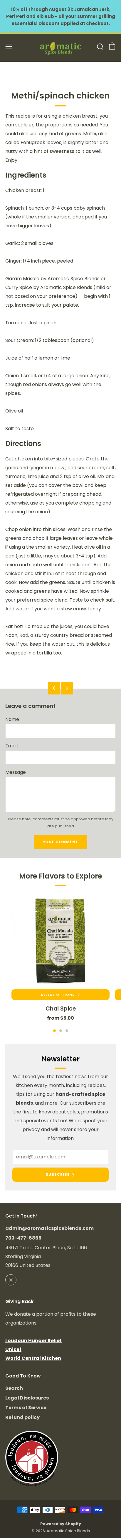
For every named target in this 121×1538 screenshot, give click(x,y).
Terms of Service (25, 1407)
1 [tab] (54, 1030)
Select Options (58, 994)
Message (15, 772)
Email (11, 745)
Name (12, 719)
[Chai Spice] (60, 940)
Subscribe (58, 1174)
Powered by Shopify (60, 1523)
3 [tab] (66, 1030)
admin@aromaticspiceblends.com (49, 1228)
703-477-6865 (23, 1238)
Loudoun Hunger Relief (33, 1340)
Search (14, 1388)
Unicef (13, 1349)
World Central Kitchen (33, 1358)
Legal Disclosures (27, 1398)
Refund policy (22, 1417)
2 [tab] (60, 1030)
